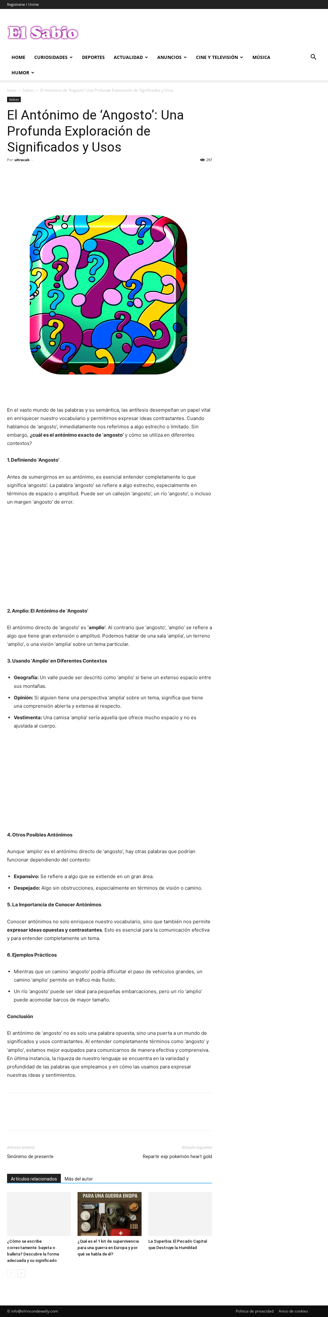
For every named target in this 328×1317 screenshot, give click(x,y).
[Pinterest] (43, 174)
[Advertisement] (109, 559)
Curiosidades (51, 57)
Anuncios (169, 57)
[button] (313, 58)
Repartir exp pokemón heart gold (177, 1156)
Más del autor (79, 1178)
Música (261, 57)
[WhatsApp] (57, 174)
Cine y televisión (217, 57)
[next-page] (21, 1273)
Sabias (28, 90)
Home (18, 57)
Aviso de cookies (293, 1311)
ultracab (21, 159)
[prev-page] (11, 1273)
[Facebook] (13, 174)
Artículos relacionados (34, 1178)
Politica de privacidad (255, 1311)
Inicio (11, 90)
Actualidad (128, 57)
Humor (20, 73)
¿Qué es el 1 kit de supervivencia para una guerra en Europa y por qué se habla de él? (108, 1247)
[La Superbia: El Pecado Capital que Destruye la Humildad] (180, 1214)
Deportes (93, 57)
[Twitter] (28, 174)
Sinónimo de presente (30, 1156)
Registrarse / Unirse (23, 4)
